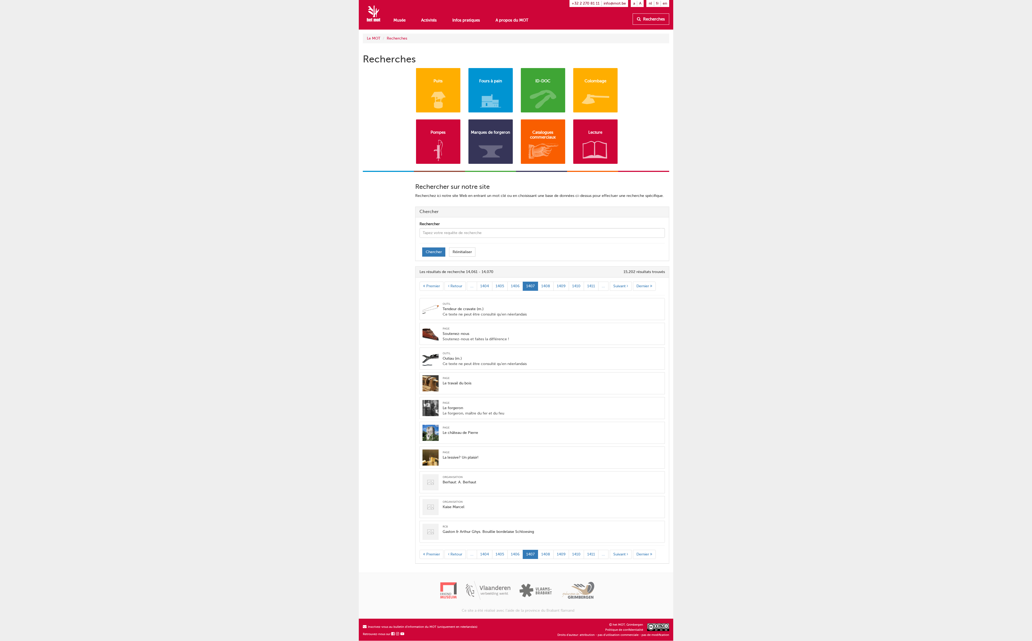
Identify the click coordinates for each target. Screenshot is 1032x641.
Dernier (643, 286)
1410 (576, 286)
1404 (484, 286)
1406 (515, 286)
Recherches (653, 19)
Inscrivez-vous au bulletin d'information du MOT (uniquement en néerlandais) (422, 627)
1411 (591, 286)
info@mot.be (615, 3)
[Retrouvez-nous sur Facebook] (393, 634)
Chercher (434, 252)
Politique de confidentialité (624, 630)
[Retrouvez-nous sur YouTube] (402, 634)
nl (650, 3)
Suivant (620, 286)
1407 (530, 286)
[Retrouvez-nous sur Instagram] (398, 634)
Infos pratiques (466, 20)
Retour (455, 286)
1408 (545, 286)
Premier (432, 286)
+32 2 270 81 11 (586, 3)
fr (657, 3)
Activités (429, 20)
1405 (500, 286)
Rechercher (430, 224)
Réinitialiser (462, 252)
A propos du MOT (512, 20)
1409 (561, 286)
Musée (399, 20)
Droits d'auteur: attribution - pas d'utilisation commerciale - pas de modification (613, 635)
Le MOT (373, 38)
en (665, 3)
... (472, 286)
